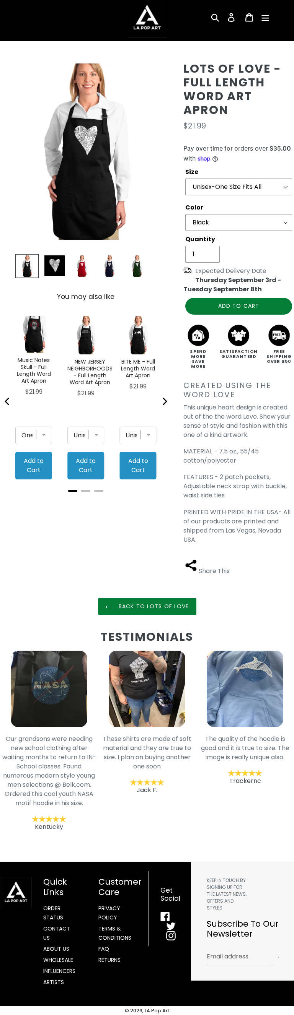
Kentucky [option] (49, 782)
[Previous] (7, 401)
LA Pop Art (157, 1010)
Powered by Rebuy (85, 501)
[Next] (164, 401)
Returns (109, 960)
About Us (56, 949)
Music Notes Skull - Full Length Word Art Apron (34, 370)
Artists (53, 982)
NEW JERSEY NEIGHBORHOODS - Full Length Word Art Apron (90, 372)
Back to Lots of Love (153, 606)
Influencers (59, 971)
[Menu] (266, 17)
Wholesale (58, 960)
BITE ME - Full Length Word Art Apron (138, 368)
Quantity (200, 239)
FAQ (103, 949)
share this (214, 571)
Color (194, 207)
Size (191, 171)
